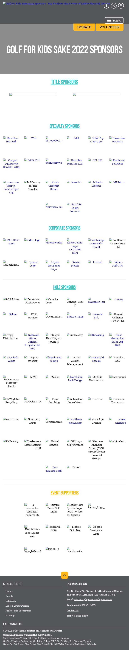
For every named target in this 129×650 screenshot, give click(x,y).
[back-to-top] (64, 575)
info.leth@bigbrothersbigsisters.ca (93, 599)
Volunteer (11, 600)
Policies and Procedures (18, 610)
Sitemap (10, 615)
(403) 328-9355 (87, 604)
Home (9, 591)
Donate (9, 595)
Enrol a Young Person (17, 605)
